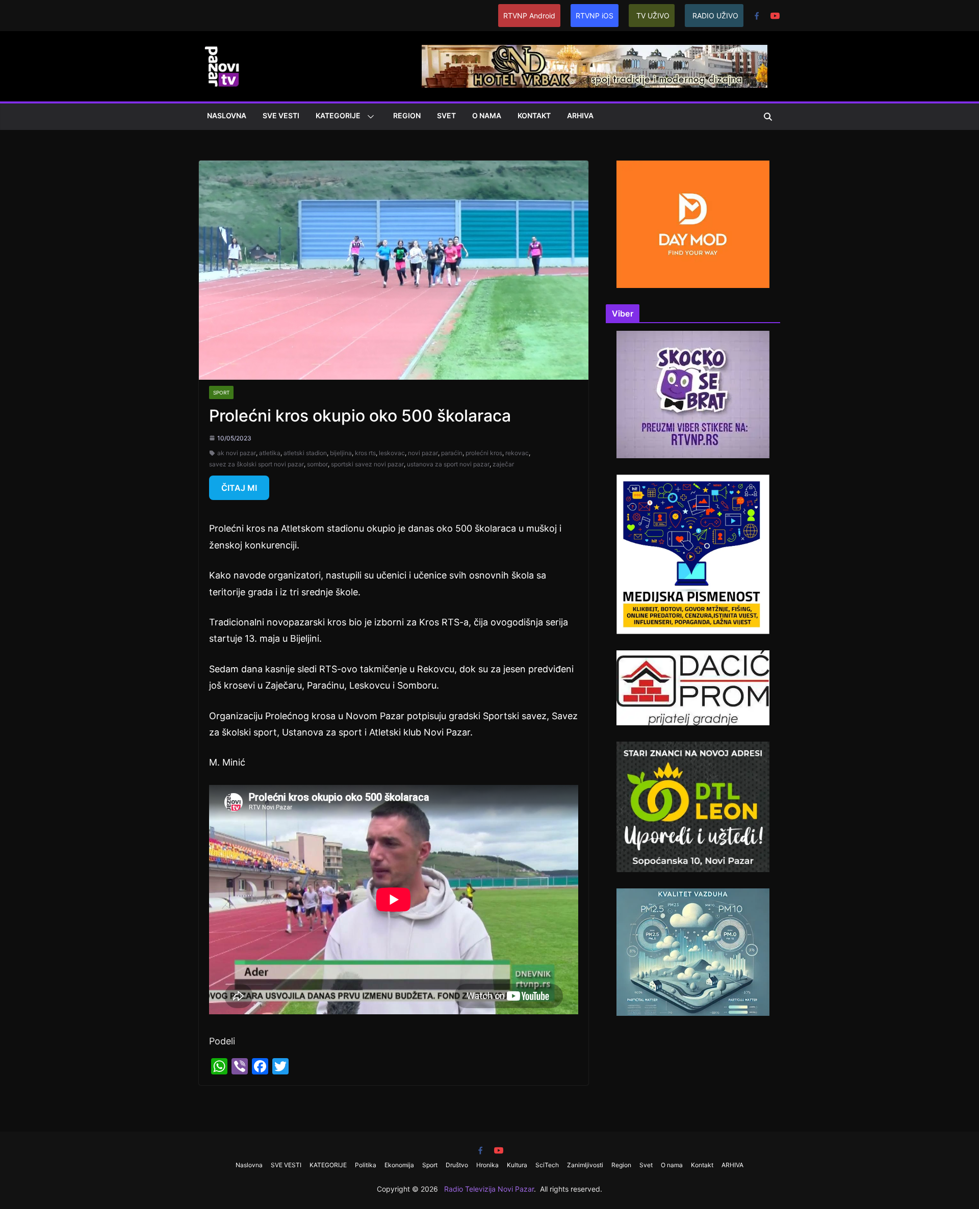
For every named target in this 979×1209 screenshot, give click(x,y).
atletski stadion (305, 453)
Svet (446, 115)
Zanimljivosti (585, 1165)
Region (407, 115)
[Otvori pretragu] (768, 116)
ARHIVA (580, 115)
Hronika (487, 1165)
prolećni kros (484, 453)
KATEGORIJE (338, 115)
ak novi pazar (236, 453)
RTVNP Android (529, 15)
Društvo (457, 1165)
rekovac (517, 453)
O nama (486, 115)
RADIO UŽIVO (715, 15)
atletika (269, 453)
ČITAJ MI (239, 488)
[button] (368, 117)
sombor (317, 464)
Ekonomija (399, 1165)
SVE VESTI (281, 115)
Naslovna (226, 115)
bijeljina (341, 453)
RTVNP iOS (594, 15)
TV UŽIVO (652, 15)
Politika (365, 1165)
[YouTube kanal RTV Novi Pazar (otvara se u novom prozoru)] (775, 16)
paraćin (451, 453)
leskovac (392, 453)
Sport (221, 392)
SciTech (547, 1165)
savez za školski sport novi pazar (256, 464)
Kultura (517, 1165)
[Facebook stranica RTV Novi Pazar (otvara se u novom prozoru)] (757, 16)
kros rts (365, 453)
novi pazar (423, 453)
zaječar (503, 464)
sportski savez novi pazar (367, 464)
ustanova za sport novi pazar (448, 464)
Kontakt (534, 115)
